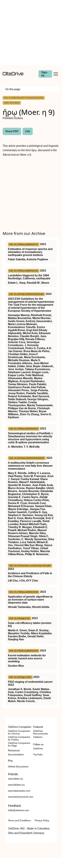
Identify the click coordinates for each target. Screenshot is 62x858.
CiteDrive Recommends (40, 732)
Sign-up (44, 74)
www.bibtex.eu (15, 778)
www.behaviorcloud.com (20, 796)
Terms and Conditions (19, 820)
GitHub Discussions (18, 766)
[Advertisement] (31, 32)
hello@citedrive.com (18, 810)
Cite (27, 131)
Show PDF (12, 131)
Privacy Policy (42, 820)
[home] (13, 74)
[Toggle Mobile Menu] (55, 74)
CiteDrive (38, 748)
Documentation (16, 754)
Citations (37, 737)
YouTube (37, 754)
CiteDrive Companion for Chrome (19, 732)
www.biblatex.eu (16, 784)
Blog (10, 760)
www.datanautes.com (19, 790)
